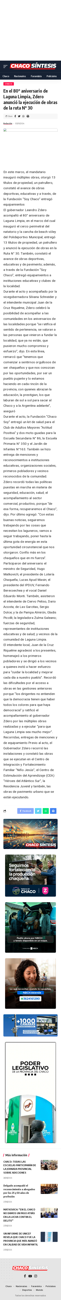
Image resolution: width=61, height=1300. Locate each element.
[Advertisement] (30, 30)
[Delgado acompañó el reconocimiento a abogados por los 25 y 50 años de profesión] (49, 1189)
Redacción (7, 123)
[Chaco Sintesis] (33, 66)
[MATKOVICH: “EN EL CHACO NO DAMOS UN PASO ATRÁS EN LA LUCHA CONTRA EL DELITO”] (49, 1213)
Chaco (8, 84)
